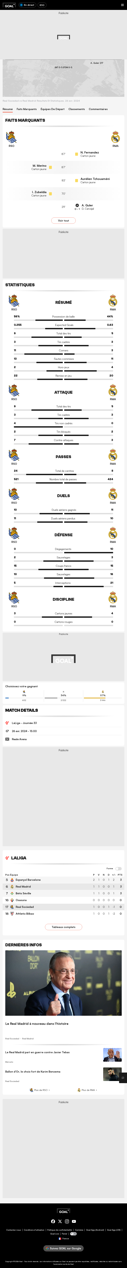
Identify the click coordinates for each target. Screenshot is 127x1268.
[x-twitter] (60, 1222)
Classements (76, 109)
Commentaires (98, 109)
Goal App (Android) (95, 1230)
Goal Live (54, 1234)
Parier (64, 1234)
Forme (110, 868)
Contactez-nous (13, 1230)
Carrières (79, 1230)
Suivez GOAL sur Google (65, 1248)
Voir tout (63, 220)
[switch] (118, 869)
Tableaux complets (63, 927)
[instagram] (67, 1222)
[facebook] (53, 1222)
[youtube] (74, 1222)
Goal (21, 1261)
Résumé (8, 109)
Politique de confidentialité (59, 1230)
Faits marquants (27, 109)
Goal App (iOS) (114, 1230)
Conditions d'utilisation (34, 1230)
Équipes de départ (52, 109)
